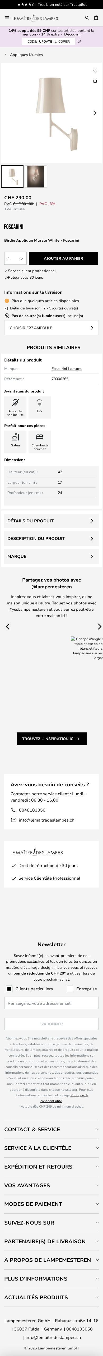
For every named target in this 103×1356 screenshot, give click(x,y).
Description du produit (36, 538)
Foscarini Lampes (67, 368)
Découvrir (72, 34)
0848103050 (32, 810)
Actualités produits (36, 1297)
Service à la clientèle (37, 1147)
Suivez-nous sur (29, 1222)
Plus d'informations (35, 1278)
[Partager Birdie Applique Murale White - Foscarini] (95, 80)
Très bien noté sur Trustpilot (62, 4)
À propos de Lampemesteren (47, 1259)
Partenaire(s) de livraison (45, 1241)
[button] (12, 176)
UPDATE (48, 41)
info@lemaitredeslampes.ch (46, 820)
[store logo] (38, 17)
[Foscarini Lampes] (30, 227)
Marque (16, 556)
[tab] (51, 1129)
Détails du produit (30, 521)
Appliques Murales (26, 54)
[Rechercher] (87, 17)
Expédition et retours (38, 1166)
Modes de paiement (33, 1203)
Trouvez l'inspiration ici (48, 738)
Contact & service (32, 1129)
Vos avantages (27, 1185)
